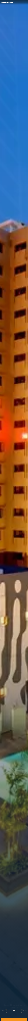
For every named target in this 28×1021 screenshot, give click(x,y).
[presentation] (4, 1010)
